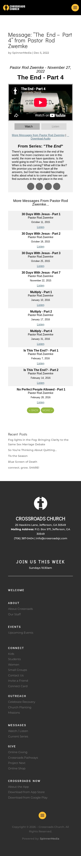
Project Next (16, 763)
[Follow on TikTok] (56, 549)
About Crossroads (20, 609)
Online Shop (16, 768)
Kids (11, 654)
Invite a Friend (18, 680)
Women (13, 664)
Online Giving (17, 752)
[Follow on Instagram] (40, 549)
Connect (16, 648)
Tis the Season (18, 456)
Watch (29, 126)
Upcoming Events (20, 632)
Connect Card (18, 686)
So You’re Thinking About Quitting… (32, 450)
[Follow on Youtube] (48, 549)
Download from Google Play (27, 797)
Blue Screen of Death (22, 461)
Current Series (18, 736)
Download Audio (40, 138)
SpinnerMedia (21, 52)
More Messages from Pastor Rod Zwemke (38, 135)
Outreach (17, 696)
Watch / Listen (18, 731)
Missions (14, 712)
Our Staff (14, 614)
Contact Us (16, 675)
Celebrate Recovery (21, 702)
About (14, 603)
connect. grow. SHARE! (23, 467)
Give (12, 746)
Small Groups (17, 670)
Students (14, 659)
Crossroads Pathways (23, 757)
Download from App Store (26, 792)
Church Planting (19, 707)
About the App (18, 786)
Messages (17, 725)
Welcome (16, 590)
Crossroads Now (24, 781)
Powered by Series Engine (40, 421)
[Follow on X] (33, 549)
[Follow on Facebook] (25, 549)
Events (14, 627)
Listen (55, 126)
